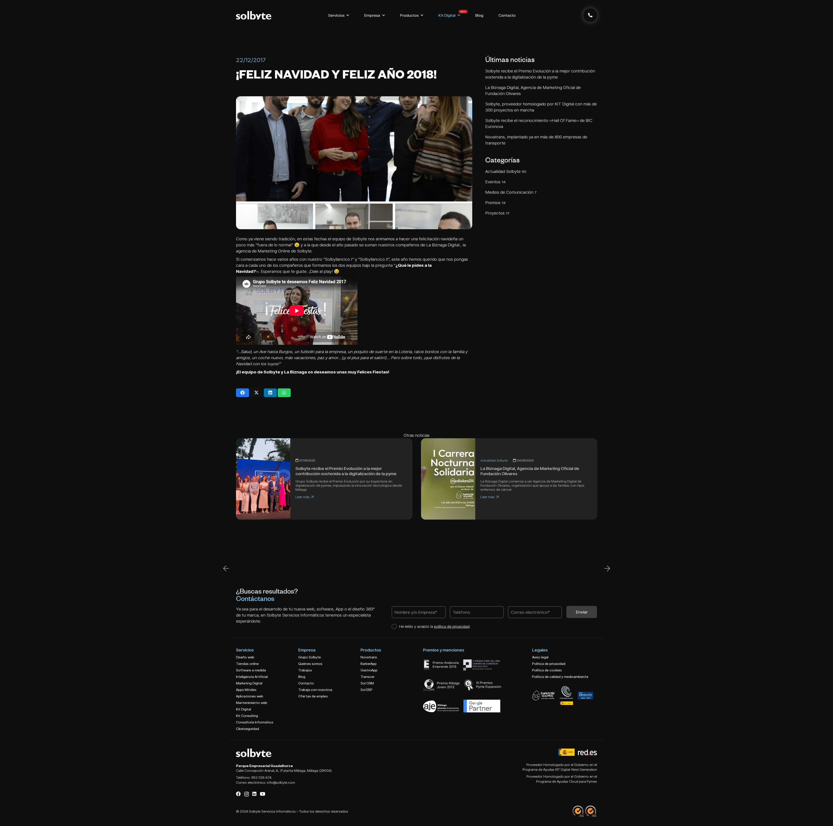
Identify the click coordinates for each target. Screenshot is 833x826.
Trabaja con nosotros (315, 690)
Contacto (306, 683)
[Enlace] (590, 15)
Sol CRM (367, 683)
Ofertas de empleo (313, 696)
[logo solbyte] (253, 15)
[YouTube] (262, 794)
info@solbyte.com (281, 782)
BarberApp (369, 664)
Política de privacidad (548, 664)
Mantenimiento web (251, 703)
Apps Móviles (246, 690)
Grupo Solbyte (309, 657)
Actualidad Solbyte (505, 171)
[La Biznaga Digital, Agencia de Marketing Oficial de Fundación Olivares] (448, 479)
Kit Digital (243, 709)
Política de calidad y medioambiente (560, 677)
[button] (347, 15)
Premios (495, 202)
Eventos (495, 181)
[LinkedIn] (254, 794)
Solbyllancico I (338, 259)
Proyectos (497, 213)
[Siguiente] (607, 568)
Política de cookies (547, 670)
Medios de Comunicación (511, 192)
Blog (301, 677)
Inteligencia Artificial (252, 677)
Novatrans (369, 657)
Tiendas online (247, 664)
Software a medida (251, 670)
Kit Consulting (247, 716)
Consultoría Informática (254, 722)
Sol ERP (366, 690)
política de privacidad (451, 626)
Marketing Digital (249, 683)
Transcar (367, 677)
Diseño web (245, 657)
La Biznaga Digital (442, 244)
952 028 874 (261, 777)
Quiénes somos (310, 664)
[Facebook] (238, 794)
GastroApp (369, 670)
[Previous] (226, 568)
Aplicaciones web (249, 696)
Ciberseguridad (247, 729)
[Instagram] (246, 794)
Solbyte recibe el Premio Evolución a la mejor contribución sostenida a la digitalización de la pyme (346, 471)
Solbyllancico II (374, 259)
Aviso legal (540, 657)
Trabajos (305, 670)
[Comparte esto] (242, 392)
